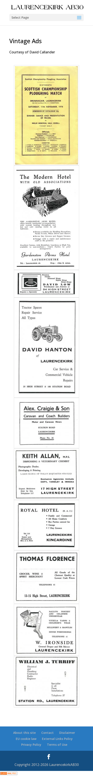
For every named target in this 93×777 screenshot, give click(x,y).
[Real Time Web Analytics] (8, 773)
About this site (24, 733)
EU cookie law (26, 739)
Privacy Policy (31, 745)
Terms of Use (57, 745)
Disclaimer (67, 733)
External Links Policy (57, 739)
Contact (47, 733)
